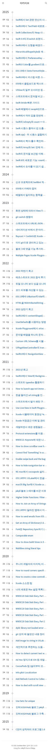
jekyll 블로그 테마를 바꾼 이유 (31, 491)
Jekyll (23, 748)
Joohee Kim (21, 746)
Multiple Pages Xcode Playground (32, 255)
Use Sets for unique (25, 701)
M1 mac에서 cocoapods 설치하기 (32, 471)
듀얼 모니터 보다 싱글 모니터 (31, 283)
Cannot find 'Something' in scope (32, 452)
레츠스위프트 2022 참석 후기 (30, 277)
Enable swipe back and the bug (30, 459)
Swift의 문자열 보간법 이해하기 (32, 153)
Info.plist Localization (26, 672)
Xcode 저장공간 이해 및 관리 (30, 420)
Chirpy (32, 748)
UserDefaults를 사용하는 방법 (31, 322)
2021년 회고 (22, 369)
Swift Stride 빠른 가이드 (28, 102)
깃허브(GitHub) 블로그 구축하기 (32, 713)
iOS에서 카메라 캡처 (26, 188)
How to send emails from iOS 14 (31, 516)
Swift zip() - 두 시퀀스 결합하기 (31, 134)
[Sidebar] (3, 3)
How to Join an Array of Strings (31, 503)
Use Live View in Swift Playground (32, 407)
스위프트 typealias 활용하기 (30, 382)
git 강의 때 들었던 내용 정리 (30, 634)
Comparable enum (24, 535)
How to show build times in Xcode (32, 542)
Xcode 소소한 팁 (24, 583)
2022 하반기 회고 (24, 271)
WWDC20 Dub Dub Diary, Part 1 (30, 621)
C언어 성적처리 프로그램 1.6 (30, 729)
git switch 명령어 (24, 217)
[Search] (46, 3)
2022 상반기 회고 (24, 309)
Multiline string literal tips (28, 548)
